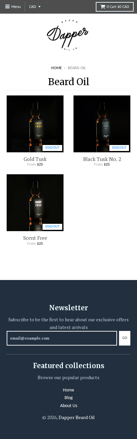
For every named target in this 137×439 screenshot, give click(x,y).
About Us (68, 405)
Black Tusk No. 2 (102, 159)
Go (124, 338)
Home (56, 68)
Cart (118, 7)
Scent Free (35, 237)
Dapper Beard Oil (77, 417)
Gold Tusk (35, 159)
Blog (69, 397)
